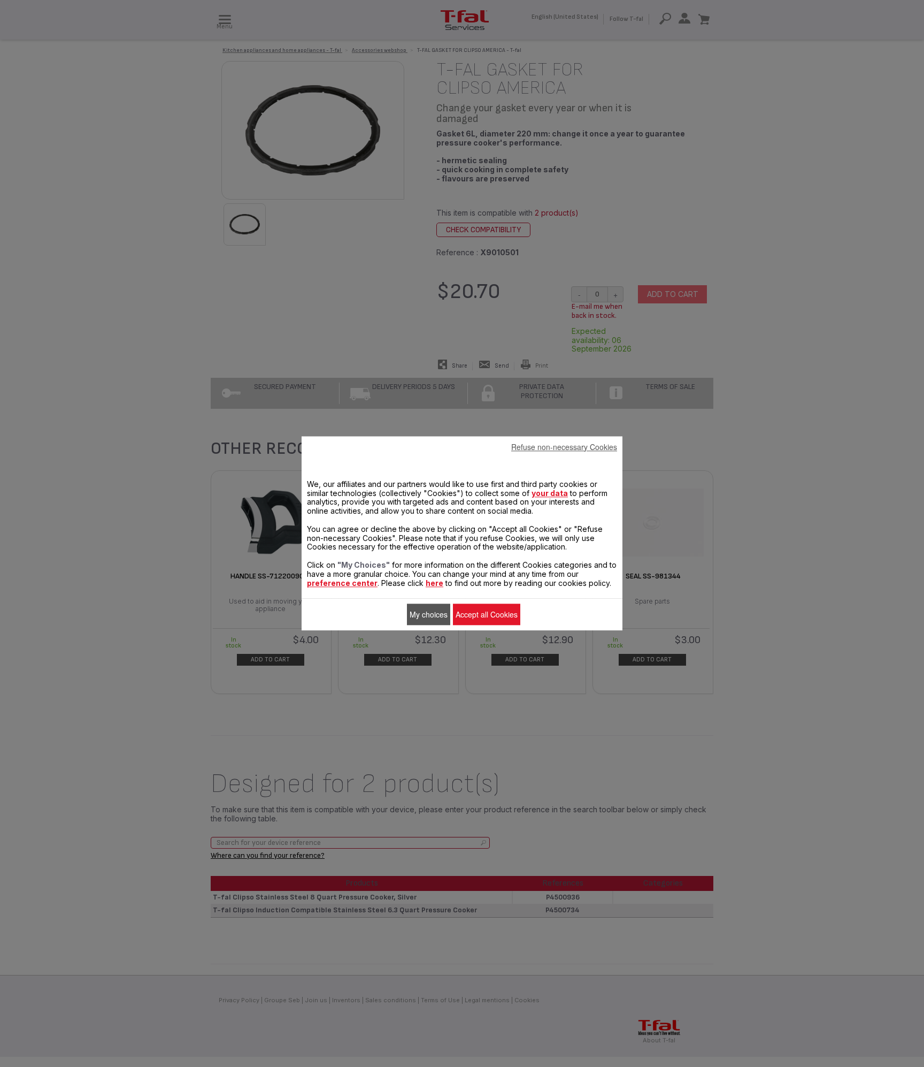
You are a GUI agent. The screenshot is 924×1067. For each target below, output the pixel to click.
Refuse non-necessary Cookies (564, 446)
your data (550, 493)
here (434, 583)
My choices (429, 614)
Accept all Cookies (487, 614)
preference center (342, 583)
